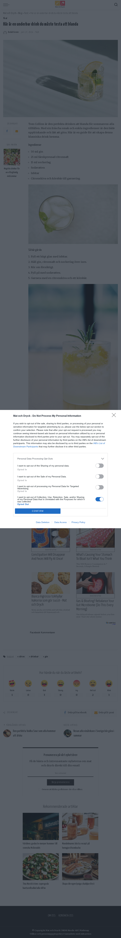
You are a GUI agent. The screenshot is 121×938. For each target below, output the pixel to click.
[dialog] (60, 469)
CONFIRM (38, 511)
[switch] (99, 466)
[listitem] (60, 458)
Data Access (60, 522)
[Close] (115, 416)
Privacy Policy (78, 522)
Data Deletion (42, 522)
